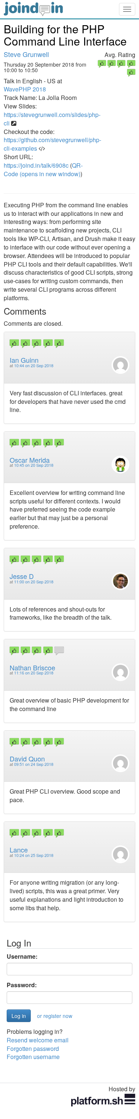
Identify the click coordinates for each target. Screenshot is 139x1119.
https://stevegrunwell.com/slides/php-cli (52, 118)
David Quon (27, 758)
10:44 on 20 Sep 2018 (33, 365)
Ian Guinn (24, 360)
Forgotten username (33, 1056)
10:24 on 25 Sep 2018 (33, 855)
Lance (19, 849)
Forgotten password (33, 1048)
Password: (22, 985)
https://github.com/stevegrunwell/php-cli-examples (52, 144)
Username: (22, 956)
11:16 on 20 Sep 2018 (33, 673)
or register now (54, 1015)
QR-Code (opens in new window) (43, 169)
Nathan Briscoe (32, 667)
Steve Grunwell (26, 54)
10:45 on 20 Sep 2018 (33, 465)
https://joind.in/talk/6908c (36, 165)
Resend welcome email (38, 1040)
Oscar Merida (30, 460)
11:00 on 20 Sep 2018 (33, 581)
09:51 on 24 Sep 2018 (33, 764)
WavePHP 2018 (25, 89)
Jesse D (22, 576)
